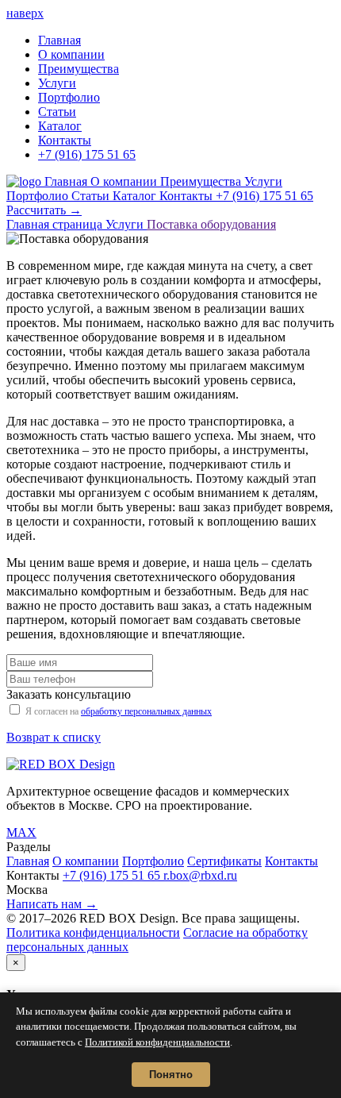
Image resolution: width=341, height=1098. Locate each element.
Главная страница (55, 224)
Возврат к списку (53, 737)
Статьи (57, 111)
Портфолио (69, 97)
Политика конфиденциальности (93, 932)
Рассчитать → (44, 210)
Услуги (57, 83)
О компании (71, 54)
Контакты (64, 140)
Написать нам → (52, 904)
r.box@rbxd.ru (200, 875)
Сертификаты (224, 861)
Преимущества (78, 68)
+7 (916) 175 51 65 (87, 154)
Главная (59, 40)
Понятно (171, 1075)
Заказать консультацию (68, 694)
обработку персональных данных (146, 711)
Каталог (60, 126)
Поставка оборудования (211, 224)
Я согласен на (118, 711)
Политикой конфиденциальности (157, 1042)
